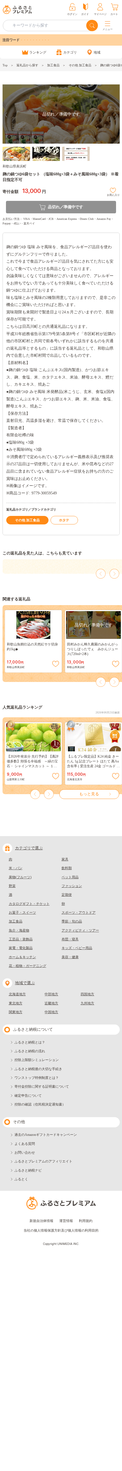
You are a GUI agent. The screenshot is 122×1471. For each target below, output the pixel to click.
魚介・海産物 (19, 930)
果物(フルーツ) (20, 877)
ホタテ (64, 520)
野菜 (12, 886)
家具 (65, 859)
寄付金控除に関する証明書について (41, 1087)
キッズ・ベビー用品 (77, 948)
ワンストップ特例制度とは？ (36, 1078)
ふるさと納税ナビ (28, 1170)
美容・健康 (70, 957)
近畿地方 (51, 1003)
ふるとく (21, 1179)
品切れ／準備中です (65, 207)
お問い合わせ (24, 1153)
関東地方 (15, 1012)
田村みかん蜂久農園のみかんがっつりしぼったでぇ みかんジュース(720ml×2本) (92, 649)
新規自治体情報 (41, 1221)
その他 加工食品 (80, 65)
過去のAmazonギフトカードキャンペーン (45, 1135)
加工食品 (53, 65)
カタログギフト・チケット (29, 904)
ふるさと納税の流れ (29, 1051)
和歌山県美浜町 (14, 166)
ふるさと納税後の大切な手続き (38, 1069)
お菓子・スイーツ (22, 913)
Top (5, 65)
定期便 (67, 895)
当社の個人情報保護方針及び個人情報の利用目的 (61, 1230)
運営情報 (66, 1221)
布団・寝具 (70, 939)
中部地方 (51, 994)
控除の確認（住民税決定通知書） (40, 1104)
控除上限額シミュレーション (36, 1060)
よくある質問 (24, 1144)
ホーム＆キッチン (22, 957)
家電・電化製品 (21, 948)
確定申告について (28, 1096)
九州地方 (87, 1003)
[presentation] (101, 574)
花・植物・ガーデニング (27, 966)
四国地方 (87, 994)
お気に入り (113, 194)
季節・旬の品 (72, 921)
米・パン (15, 868)
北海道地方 (17, 994)
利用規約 (85, 1221)
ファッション (72, 886)
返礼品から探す (27, 65)
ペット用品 (70, 877)
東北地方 (15, 1003)
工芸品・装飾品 (21, 939)
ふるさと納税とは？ (29, 1042)
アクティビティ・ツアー (80, 930)
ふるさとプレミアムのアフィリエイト (43, 1161)
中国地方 (51, 1012)
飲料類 (67, 868)
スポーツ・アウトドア (79, 913)
